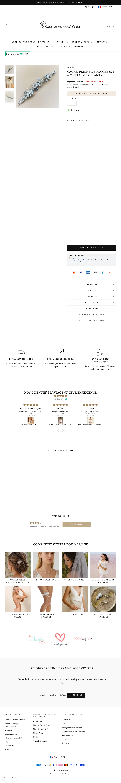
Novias (35, 737)
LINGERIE (102, 42)
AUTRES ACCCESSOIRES (70, 46)
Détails (92, 290)
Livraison (8, 730)
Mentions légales (68, 735)
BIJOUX (61, 42)
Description (92, 284)
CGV (63, 723)
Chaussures (37, 721)
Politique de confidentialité (72, 727)
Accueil (70, 67)
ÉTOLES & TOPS (81, 42)
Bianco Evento (38, 733)
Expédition (91, 308)
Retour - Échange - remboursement (12, 724)
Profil (7, 749)
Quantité (73, 99)
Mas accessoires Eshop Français (60, 774)
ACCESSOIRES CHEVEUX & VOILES (31, 42)
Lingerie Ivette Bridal (41, 729)
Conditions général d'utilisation (73, 731)
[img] (60, 395)
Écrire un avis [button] (76, 524)
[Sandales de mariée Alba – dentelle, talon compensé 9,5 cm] (18, 420)
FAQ (6, 742)
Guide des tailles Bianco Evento (93, 93)
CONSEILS (91, 296)
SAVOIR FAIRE (91, 302)
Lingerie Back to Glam (41, 725)
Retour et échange (91, 314)
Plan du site (66, 739)
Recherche (66, 743)
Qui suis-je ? (66, 719)
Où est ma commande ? (13, 738)
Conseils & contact (40, 741)
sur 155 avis (59, 398)
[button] (58, 430)
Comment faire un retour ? (15, 719)
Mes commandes (11, 734)
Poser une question (92, 320)
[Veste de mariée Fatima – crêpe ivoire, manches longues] (47, 420)
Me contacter (9, 746)
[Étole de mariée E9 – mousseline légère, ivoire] (77, 420)
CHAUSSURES (43, 46)
